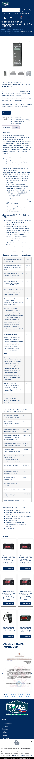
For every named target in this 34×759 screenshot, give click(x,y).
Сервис (5, 729)
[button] (28, 17)
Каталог (5, 726)
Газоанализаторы (15, 31)
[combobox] (11, 10)
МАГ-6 (13, 122)
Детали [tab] (15, 127)
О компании (7, 723)
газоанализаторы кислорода (20, 120)
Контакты (5, 738)
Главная (3, 29)
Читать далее (8, 568)
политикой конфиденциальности (22, 755)
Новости (5, 735)
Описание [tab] (6, 127)
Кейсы (4, 732)
